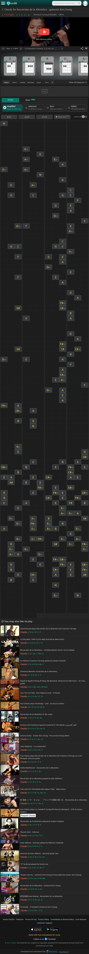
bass (47, 82)
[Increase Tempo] (21, 48)
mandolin (30, 82)
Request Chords (28, 815)
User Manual (80, 919)
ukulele (22, 82)
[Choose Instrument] (52, 82)
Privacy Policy (43, 919)
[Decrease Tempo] (3, 48)
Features (20, 919)
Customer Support (44, 923)
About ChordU (8, 919)
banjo (39, 82)
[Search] (79, 3)
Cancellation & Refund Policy (62, 919)
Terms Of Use (31, 919)
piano (15, 82)
